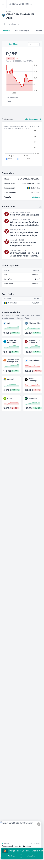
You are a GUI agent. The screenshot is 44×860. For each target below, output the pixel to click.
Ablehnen (11, 856)
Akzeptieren (31, 856)
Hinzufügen (11, 24)
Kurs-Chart (12, 44)
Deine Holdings (23, 30)
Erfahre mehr (38, 851)
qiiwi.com (36, 197)
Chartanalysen (12, 97)
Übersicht (6, 30)
